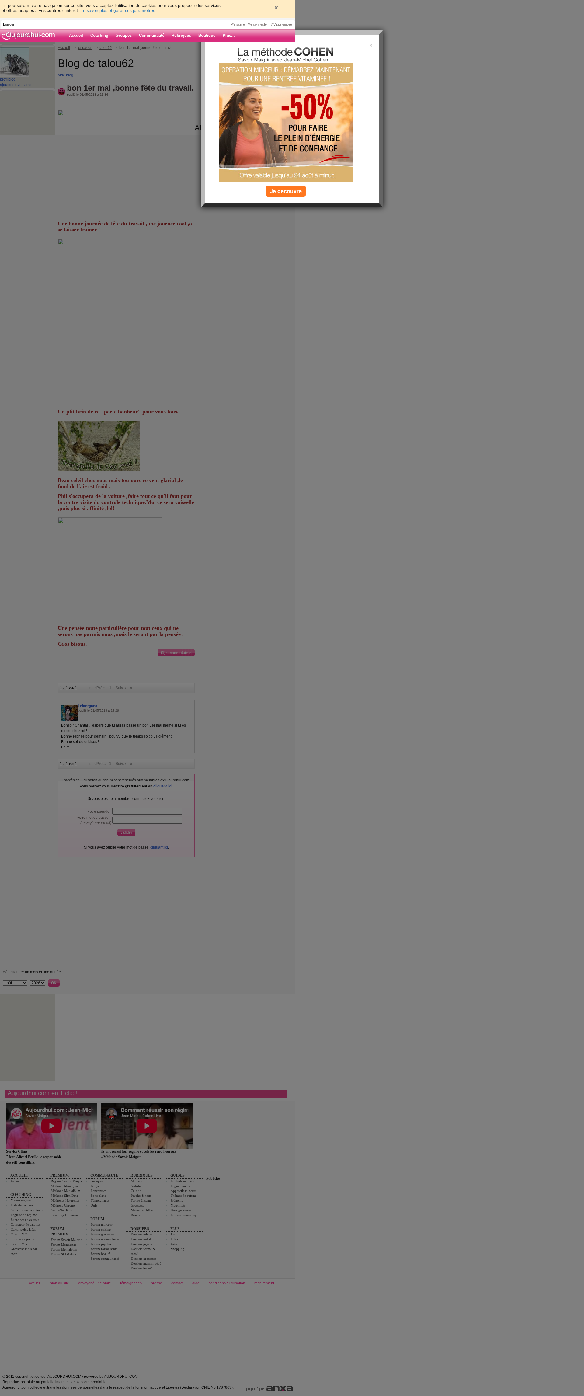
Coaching (99, 35)
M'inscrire (238, 24)
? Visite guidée (281, 24)
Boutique (206, 35)
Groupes (124, 35)
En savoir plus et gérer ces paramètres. (118, 10)
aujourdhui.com (30, 35)
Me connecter (258, 24)
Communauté (151, 35)
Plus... (229, 35)
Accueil (76, 35)
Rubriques (181, 35)
